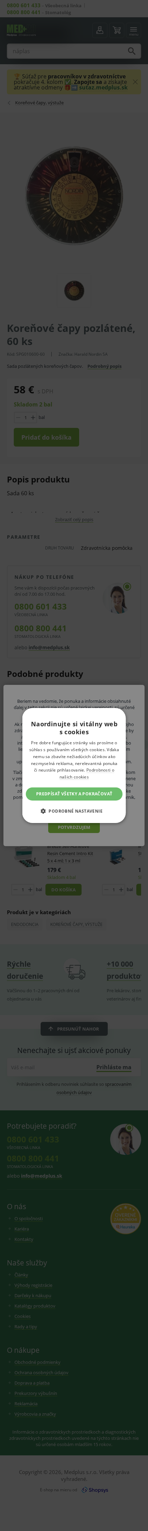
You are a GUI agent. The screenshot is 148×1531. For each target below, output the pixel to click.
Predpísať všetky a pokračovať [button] (74, 794)
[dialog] (74, 765)
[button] (73, 810)
